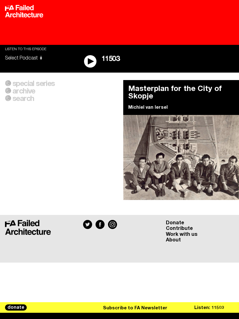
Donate (175, 222)
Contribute (179, 228)
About (173, 239)
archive (23, 91)
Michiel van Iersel (148, 107)
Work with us (182, 234)
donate (15, 307)
